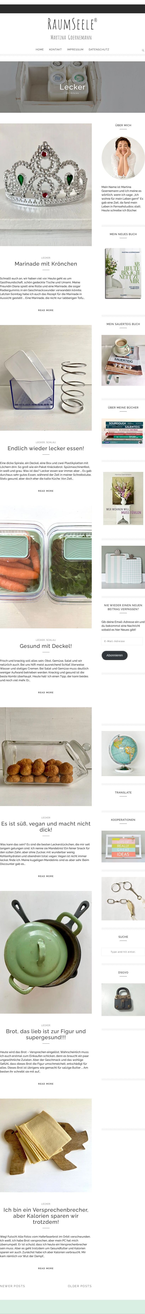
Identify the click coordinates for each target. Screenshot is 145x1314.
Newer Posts (12, 1286)
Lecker (45, 258)
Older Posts (80, 1286)
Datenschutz (99, 49)
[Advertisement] (123, 697)
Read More (46, 310)
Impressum (75, 49)
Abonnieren (114, 655)
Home (40, 49)
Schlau (51, 442)
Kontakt (55, 49)
